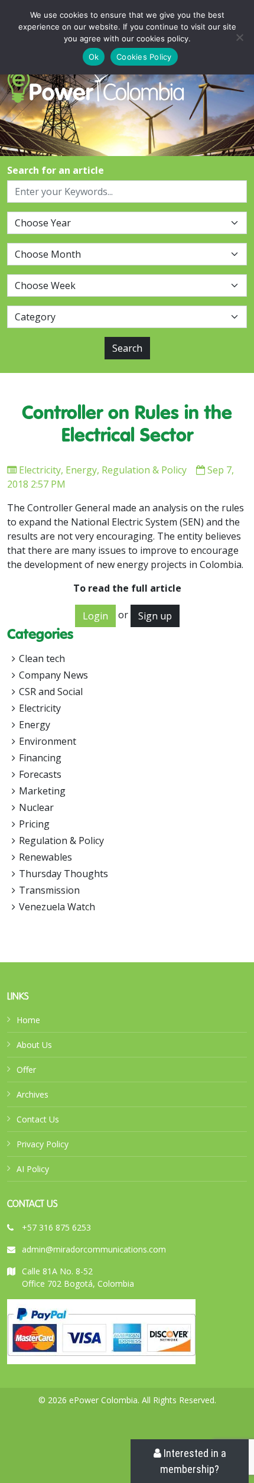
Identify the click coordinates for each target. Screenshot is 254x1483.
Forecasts (40, 774)
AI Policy (33, 1168)
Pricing (34, 823)
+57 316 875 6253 (56, 1227)
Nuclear (36, 807)
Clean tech (42, 658)
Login (95, 615)
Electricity (40, 469)
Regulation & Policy (144, 469)
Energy (81, 469)
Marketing (42, 790)
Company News (53, 675)
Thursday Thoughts (63, 873)
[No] (239, 37)
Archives (32, 1094)
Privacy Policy (43, 1144)
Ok (94, 56)
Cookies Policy (144, 56)
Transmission (49, 890)
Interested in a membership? (193, 1461)
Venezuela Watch (57, 906)
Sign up (155, 615)
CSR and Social (51, 691)
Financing (40, 757)
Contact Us (38, 1119)
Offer (26, 1069)
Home (28, 1020)
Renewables (45, 857)
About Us (34, 1044)
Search (127, 348)
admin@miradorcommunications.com (94, 1249)
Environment (47, 741)
